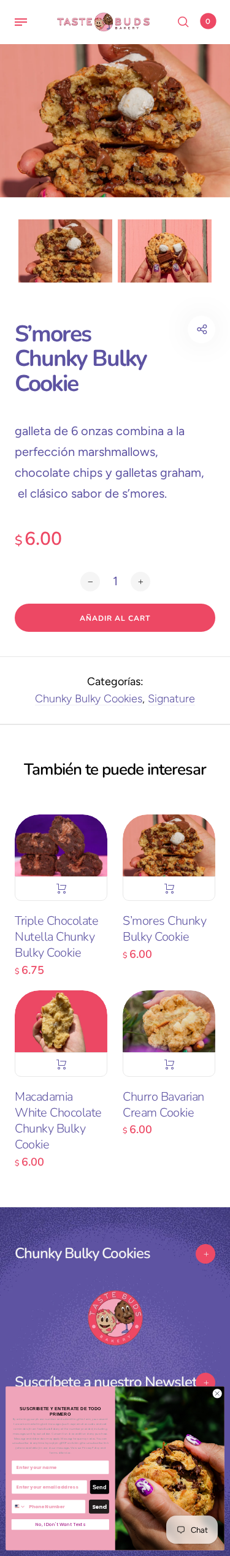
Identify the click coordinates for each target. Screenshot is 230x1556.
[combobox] (19, 1507)
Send (99, 1487)
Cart (207, 21)
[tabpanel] (115, 120)
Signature (171, 698)
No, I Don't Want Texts (60, 1525)
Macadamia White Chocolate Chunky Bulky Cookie (58, 1120)
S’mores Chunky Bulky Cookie (164, 929)
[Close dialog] (217, 1394)
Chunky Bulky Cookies (88, 698)
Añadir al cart (61, 888)
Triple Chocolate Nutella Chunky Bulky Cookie (56, 937)
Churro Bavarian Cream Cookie (163, 1104)
